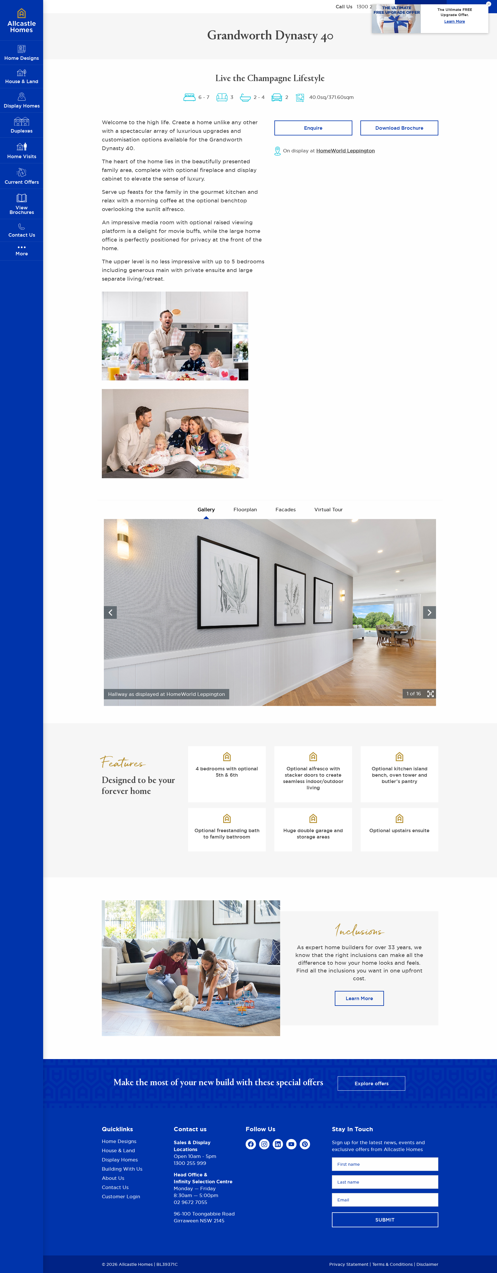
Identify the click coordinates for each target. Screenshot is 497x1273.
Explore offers (372, 1083)
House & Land (118, 1150)
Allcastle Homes (21, 20)
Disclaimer (427, 1264)
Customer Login (121, 1196)
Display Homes (120, 1160)
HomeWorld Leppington (345, 151)
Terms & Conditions (392, 1264)
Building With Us (122, 1169)
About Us (113, 1178)
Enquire (313, 128)
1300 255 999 (190, 1163)
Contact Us (115, 1187)
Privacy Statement (348, 1264)
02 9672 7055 (190, 1202)
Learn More (454, 21)
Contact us (190, 1129)
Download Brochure (399, 128)
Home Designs (119, 1141)
